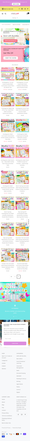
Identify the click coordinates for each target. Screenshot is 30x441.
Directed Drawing (21, 373)
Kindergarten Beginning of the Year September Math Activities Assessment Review (8, 111)
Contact (4, 410)
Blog (3, 405)
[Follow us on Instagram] (21, 414)
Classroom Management (20, 366)
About (3, 402)
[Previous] (11, 276)
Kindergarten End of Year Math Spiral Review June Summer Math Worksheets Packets (22, 111)
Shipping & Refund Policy (7, 419)
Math (18, 370)
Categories (4, 360)
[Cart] (27, 13)
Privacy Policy (5, 413)
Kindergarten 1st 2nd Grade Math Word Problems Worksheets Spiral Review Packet (22, 85)
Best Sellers (20, 358)
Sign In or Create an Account (7, 356)
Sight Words (20, 384)
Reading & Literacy (21, 378)
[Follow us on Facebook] (18, 414)
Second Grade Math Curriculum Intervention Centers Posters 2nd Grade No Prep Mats (22, 266)
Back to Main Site (6, 423)
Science (18, 389)
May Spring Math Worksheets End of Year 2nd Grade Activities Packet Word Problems (8, 240)
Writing (18, 381)
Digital (18, 392)
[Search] (5, 13)
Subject (4, 366)
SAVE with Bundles (21, 356)
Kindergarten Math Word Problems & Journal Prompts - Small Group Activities (22, 162)
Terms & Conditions (7, 415)
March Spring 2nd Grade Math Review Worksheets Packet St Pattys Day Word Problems (22, 188)
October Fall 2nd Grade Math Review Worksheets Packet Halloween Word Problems (7, 266)
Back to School (16, 24)
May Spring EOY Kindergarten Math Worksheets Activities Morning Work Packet (22, 214)
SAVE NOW (16, 4)
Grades (4, 363)
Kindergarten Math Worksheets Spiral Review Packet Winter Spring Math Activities (7, 188)
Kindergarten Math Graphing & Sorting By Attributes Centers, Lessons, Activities (22, 136)
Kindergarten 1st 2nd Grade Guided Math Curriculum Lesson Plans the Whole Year (7, 85)
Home (3, 399)
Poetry (18, 387)
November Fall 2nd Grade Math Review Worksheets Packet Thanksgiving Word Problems (22, 240)
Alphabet (19, 376)
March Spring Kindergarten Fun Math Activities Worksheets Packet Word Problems (8, 214)
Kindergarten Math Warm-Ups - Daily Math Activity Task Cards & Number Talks (8, 162)
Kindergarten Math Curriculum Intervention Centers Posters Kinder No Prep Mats (8, 136)
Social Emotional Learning (21, 362)
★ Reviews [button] (28, 222)
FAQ (3, 407)
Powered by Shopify (17, 427)
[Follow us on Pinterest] (25, 414)
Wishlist (4, 368)
